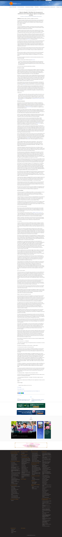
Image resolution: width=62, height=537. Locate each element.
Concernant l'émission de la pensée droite (46, 511)
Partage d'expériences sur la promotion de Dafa (45, 521)
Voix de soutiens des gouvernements (46, 494)
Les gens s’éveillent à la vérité (14, 474)
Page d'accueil (19, 9)
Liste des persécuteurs (13, 463)
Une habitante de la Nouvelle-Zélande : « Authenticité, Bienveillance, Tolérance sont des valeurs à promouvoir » (38, 400)
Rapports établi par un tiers (25, 467)
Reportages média (24, 466)
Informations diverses (34, 459)
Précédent (18, 398)
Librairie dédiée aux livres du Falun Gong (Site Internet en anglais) (46, 462)
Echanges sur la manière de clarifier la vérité (46, 503)
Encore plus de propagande (45, 479)
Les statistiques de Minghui (14, 483)
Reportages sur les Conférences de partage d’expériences (26, 463)
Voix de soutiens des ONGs (45, 497)
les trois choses (38, 123)
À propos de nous (13, 528)
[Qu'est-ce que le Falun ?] (11, 1)
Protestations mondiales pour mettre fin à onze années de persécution (26, 474)
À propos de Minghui (13, 531)
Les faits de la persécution (14, 464)
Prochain (33, 398)
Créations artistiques (34, 488)
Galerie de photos (44, 481)
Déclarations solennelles (14, 480)
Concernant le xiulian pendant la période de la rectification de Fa (46, 509)
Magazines (12, 500)
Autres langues (43, 0)
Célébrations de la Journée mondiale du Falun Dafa (26, 472)
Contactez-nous (13, 529)
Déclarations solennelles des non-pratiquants (15, 482)
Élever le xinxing (44, 513)
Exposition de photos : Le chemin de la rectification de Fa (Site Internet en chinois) (46, 455)
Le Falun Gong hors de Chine (25, 457)
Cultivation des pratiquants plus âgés (15, 497)
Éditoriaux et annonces (24, 454)
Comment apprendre (13, 456)
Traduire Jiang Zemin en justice (46, 476)
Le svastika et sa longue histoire (46, 477)
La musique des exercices (14, 457)
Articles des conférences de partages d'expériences (46, 518)
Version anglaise (19, 387)
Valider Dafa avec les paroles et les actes (46, 507)
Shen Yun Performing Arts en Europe (36, 468)
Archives (12, 532)
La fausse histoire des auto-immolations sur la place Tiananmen (46, 469)
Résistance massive (13, 477)
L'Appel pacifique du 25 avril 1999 (46, 467)
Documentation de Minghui (14, 499)
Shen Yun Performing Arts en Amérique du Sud (35, 471)
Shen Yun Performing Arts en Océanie (36, 469)
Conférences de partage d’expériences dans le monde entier (26, 461)
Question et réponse (44, 478)
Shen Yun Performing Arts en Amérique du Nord (35, 466)
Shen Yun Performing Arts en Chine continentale (36, 474)
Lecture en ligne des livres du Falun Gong (46, 460)
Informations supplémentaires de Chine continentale (15, 467)
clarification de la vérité (28, 106)
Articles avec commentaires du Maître (46, 486)
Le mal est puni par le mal (35, 454)
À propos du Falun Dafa (14, 453)
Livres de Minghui (23, 479)
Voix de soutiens (44, 492)
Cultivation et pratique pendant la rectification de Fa (28, 9)
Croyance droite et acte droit (45, 512)
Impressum (12, 530)
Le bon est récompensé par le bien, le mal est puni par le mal (36, 455)
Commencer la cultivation (14, 492)
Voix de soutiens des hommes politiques (45, 496)
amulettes (28, 137)
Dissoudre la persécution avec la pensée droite (46, 505)
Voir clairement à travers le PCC (35, 479)
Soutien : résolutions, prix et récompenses (45, 464)
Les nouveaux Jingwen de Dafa (15, 451)
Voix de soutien (23, 464)
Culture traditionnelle (34, 458)
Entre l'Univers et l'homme (35, 457)
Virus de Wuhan (13, 462)
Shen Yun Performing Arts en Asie (36, 467)
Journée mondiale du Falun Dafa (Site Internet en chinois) (46, 457)
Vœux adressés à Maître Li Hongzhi (46, 458)
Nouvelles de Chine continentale (15, 461)
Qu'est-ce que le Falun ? (14, 458)
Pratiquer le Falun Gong (14, 491)
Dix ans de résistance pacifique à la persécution (26, 476)
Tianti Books (40, 0)
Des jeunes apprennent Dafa (14, 496)
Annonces (23, 477)
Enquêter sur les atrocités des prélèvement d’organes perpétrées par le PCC (15, 471)
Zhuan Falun (28, 39)
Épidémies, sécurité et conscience (37, 212)
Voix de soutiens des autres (45, 493)
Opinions (33, 477)
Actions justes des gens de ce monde (15, 473)
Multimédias (33, 480)
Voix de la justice (24, 465)
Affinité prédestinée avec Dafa (14, 489)
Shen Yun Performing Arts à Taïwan (36, 472)
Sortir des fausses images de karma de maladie (46, 485)
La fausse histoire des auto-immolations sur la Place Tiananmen (15, 479)
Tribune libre (33, 478)
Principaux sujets (44, 451)
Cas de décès (12, 465)
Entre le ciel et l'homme (34, 451)
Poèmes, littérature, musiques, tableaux (35, 487)
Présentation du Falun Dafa (14, 454)
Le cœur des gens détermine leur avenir (15, 476)
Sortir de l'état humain (45, 480)
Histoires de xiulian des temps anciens (36, 461)
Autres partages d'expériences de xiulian (15, 494)
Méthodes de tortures (44, 482)
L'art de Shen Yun (33, 464)
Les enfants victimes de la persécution (15, 472)
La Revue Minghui (44, 483)
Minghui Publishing (35, 0)
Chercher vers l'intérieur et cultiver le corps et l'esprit (15, 487)
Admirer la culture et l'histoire (35, 460)
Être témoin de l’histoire (24, 451)
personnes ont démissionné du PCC (45, 466)
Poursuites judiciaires (24, 468)
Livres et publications (24, 455)
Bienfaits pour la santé (13, 455)
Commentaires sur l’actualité (35, 475)
